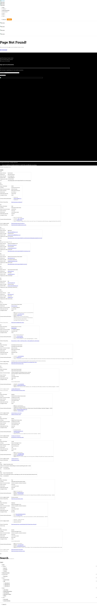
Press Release (6, 592)
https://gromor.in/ (11, 294)
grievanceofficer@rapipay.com (13, 285)
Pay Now (9, 19)
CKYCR (23, 164)
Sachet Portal (19, 164)
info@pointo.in (19, 357)
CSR (4, 581)
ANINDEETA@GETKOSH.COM (12, 261)
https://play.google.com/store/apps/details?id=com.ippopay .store (19, 251)
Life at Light (5, 599)
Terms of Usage (5, 164)
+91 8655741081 (21, 493)
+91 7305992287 (21, 544)
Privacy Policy (10, 164)
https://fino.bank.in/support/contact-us (17, 223)
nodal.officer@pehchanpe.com (22, 409)
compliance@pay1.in (20, 492)
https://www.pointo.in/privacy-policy (17, 363)
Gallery (4, 595)
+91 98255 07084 (21, 453)
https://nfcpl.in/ (14, 328)
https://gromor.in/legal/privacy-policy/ (17, 322)
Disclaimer (15, 164)
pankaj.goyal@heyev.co (17, 198)
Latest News (5, 589)
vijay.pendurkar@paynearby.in (21, 514)
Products (5, 571)
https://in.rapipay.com (11, 282)
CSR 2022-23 (7, 586)
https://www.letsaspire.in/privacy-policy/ (18, 390)
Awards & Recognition (7, 591)
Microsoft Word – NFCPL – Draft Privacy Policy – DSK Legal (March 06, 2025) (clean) (25, 340)
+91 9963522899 (21, 410)
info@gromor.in (10, 297)
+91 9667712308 (20, 336)
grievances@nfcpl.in (20, 337)
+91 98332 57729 (19, 515)
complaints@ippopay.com (12, 248)
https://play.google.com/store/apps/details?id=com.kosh (17, 264)
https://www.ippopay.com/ (12, 245)
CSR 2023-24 (7, 584)
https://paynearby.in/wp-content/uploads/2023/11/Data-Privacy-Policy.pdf (23, 524)
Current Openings (6, 600)
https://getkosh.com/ (11, 258)
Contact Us (4, 604)
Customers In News (7, 594)
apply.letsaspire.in (11, 271)
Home (3, 564)
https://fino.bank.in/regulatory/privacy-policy (18, 224)
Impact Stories (6, 579)
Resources (5, 576)
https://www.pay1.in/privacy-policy (17, 498)
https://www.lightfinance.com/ (13, 232)
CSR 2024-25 (7, 583)
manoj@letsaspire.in (11, 274)
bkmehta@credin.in (20, 455)
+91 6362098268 (21, 384)
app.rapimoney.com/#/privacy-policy (17, 437)
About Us (5, 568)
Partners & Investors (5, 572)
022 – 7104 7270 (21, 218)
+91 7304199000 (17, 432)
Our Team (5, 569)
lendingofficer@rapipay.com (18, 431)
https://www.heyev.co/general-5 (16, 202)
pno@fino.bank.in (19, 219)
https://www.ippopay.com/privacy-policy (18, 551)
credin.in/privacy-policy (15, 460)
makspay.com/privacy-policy (16, 414)
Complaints (26, 164)
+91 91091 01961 (21, 313)
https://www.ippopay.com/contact (17, 549)
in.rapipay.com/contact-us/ (15, 435)
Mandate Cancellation (32, 164)
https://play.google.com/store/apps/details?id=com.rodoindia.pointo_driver (24, 362)
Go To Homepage (3, 49)
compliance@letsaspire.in (21, 385)
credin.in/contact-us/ (14, 458)
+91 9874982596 (21, 356)
